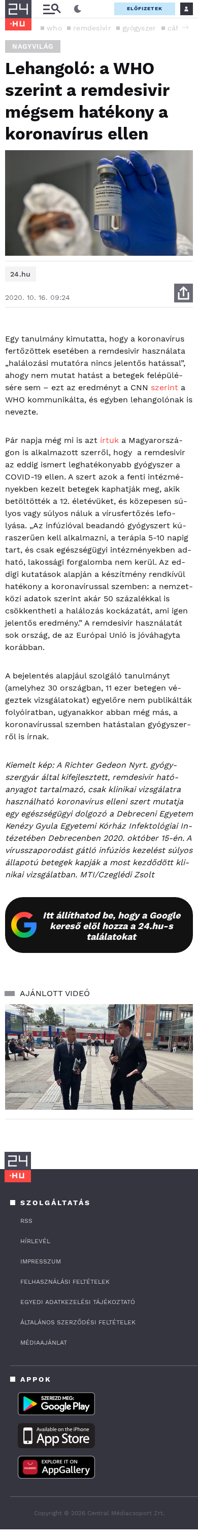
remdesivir (92, 28)
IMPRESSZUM (40, 1261)
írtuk (109, 440)
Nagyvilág (32, 46)
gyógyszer (139, 28)
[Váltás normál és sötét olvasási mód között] (78, 9)
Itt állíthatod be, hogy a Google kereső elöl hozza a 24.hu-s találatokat (111, 926)
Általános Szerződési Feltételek (78, 1322)
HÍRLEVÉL (35, 1241)
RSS (26, 1220)
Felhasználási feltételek (65, 1281)
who (54, 28)
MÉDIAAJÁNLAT (43, 1342)
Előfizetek (144, 8)
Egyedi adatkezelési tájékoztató (77, 1302)
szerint (164, 387)
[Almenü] (51, 9)
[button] (185, 27)
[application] (99, 1057)
